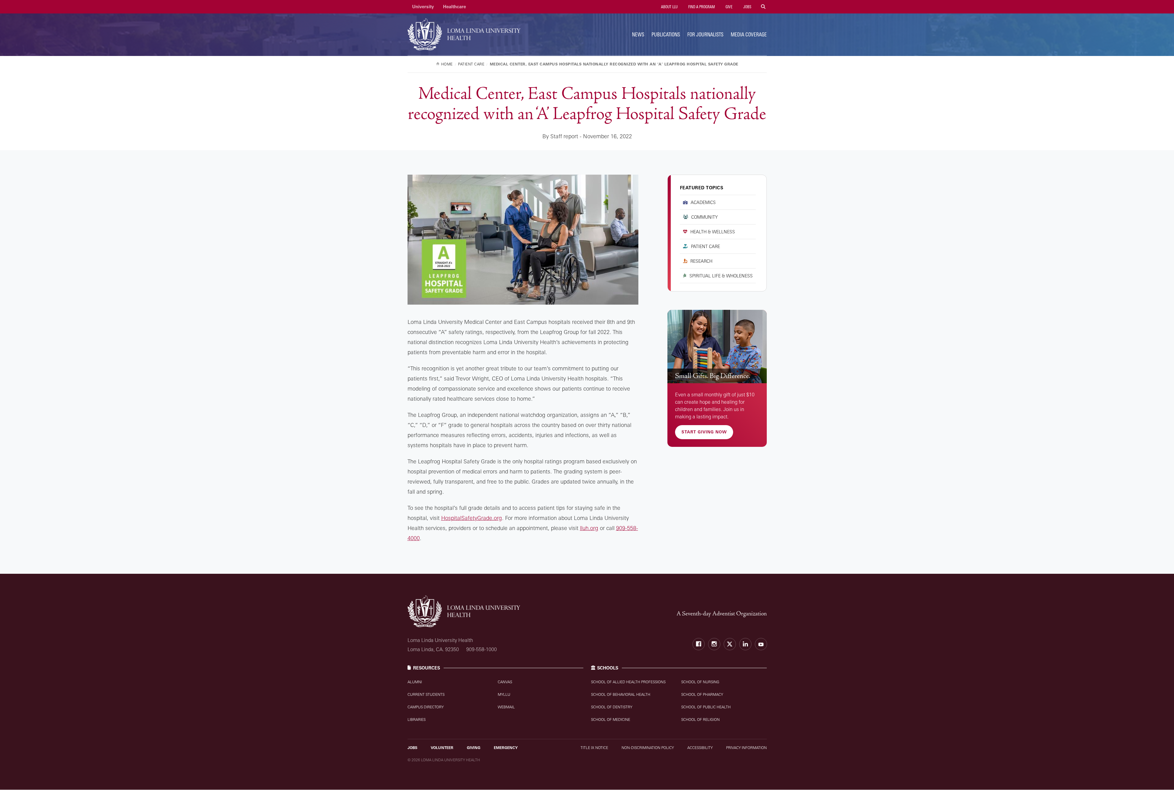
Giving (473, 747)
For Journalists (705, 34)
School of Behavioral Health (620, 694)
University (423, 6)
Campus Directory (426, 707)
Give (729, 6)
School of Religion (700, 719)
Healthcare (454, 6)
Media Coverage (749, 34)
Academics (703, 202)
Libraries (417, 719)
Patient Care (705, 246)
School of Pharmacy (702, 694)
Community (704, 217)
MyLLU (504, 694)
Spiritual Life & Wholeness (721, 275)
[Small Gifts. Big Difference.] (717, 347)
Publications (666, 34)
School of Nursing (700, 682)
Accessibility (700, 747)
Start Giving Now (704, 431)
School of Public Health (706, 707)
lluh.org (589, 528)
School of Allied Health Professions (628, 682)
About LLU (668, 6)
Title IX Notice (594, 747)
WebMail (506, 707)
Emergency (506, 747)
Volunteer (442, 747)
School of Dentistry (611, 707)
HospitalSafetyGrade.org (471, 517)
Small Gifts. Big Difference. (712, 376)
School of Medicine (610, 719)
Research (701, 261)
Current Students (426, 694)
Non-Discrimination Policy (648, 747)
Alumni (415, 682)
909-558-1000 (481, 649)
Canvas (505, 682)
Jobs (746, 6)
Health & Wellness (712, 231)
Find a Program (701, 6)
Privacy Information (746, 747)
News (638, 34)
